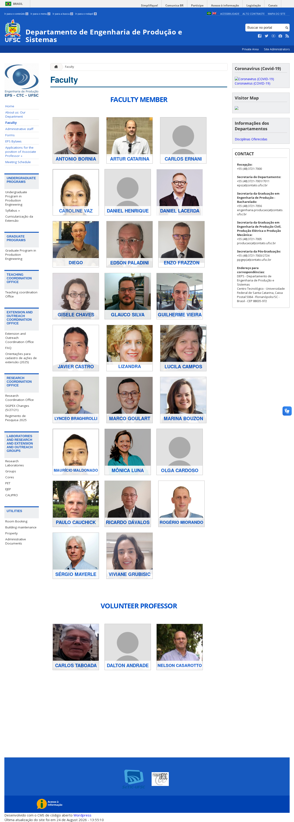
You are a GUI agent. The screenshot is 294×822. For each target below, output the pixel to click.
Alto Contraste (254, 13)
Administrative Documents (15, 541)
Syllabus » (12, 210)
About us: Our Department (15, 114)
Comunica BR (174, 5)
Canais (272, 5)
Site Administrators (277, 49)
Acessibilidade (229, 13)
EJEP (8, 489)
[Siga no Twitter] (267, 36)
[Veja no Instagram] (280, 36)
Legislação (253, 5)
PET (7, 483)
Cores (9, 477)
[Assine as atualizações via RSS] (287, 36)
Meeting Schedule (18, 162)
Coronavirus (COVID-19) (252, 83)
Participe (197, 5)
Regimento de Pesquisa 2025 (16, 418)
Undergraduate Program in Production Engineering (16, 198)
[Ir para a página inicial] (55, 67)
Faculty (11, 123)
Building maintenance (21, 527)
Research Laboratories (14, 463)
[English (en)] (214, 13)
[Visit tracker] (236, 108)
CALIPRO (11, 495)
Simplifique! (149, 5)
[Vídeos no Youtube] (273, 36)
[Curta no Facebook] (260, 36)
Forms (10, 135)
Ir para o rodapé (85, 13)
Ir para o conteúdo (16, 13)
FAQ (8, 348)
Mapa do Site (276, 13)
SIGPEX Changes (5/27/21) (17, 408)
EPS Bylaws (13, 141)
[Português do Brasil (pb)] (209, 13)
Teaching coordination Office (21, 294)
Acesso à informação (225, 5)
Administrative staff (19, 129)
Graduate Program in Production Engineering (20, 254)
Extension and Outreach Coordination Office (19, 338)
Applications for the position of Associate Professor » (20, 151)
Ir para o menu (40, 13)
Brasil (18, 4)
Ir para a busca (62, 13)
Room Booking (16, 521)
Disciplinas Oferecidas (251, 139)
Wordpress (82, 815)
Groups (10, 471)
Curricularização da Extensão (19, 218)
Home (9, 106)
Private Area (250, 49)
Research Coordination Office (19, 398)
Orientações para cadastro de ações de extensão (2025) (21, 358)
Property (11, 533)
